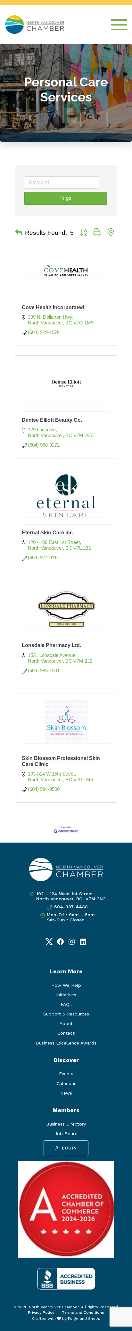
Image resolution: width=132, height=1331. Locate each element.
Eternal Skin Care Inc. (48, 532)
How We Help (66, 985)
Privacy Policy (41, 1312)
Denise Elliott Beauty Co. (52, 420)
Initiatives (66, 994)
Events (66, 1073)
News (66, 1093)
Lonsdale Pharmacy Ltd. (51, 645)
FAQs (66, 1004)
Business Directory (66, 1124)
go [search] (68, 198)
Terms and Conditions (83, 1312)
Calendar (66, 1083)
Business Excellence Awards (66, 1042)
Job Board (66, 1133)
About (66, 1023)
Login (69, 1148)
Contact (66, 1033)
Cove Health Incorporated (53, 307)
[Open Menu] (119, 24)
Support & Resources (66, 1013)
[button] (18, 232)
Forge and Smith (83, 1318)
